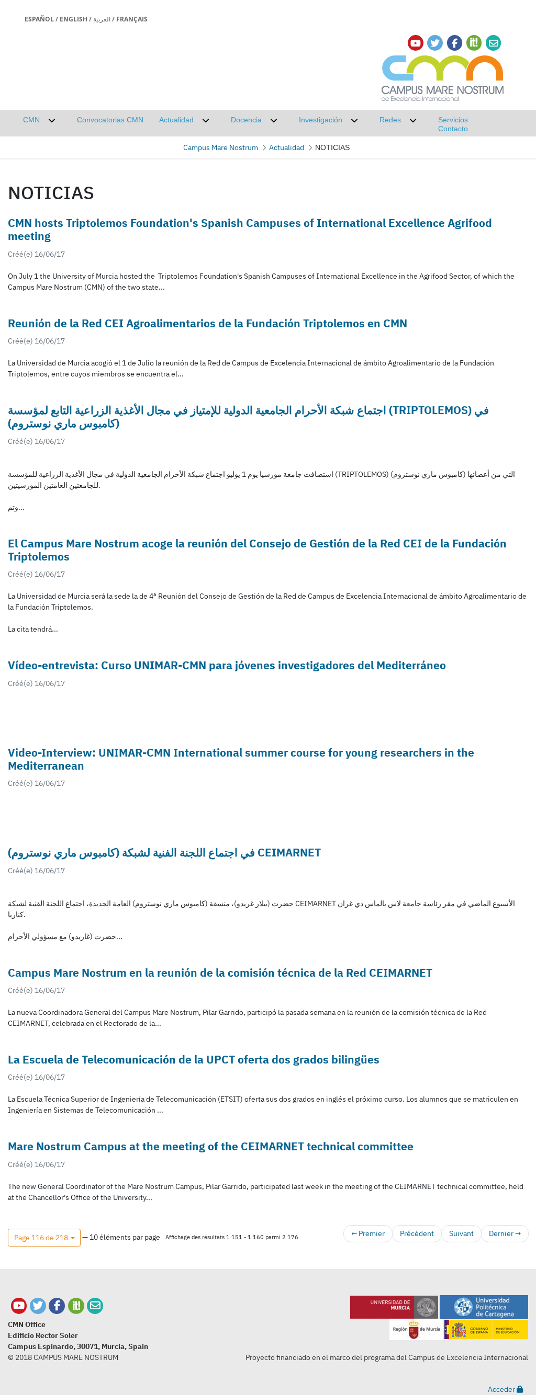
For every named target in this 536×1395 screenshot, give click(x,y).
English (73, 19)
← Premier (368, 1233)
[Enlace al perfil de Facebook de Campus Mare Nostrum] (454, 43)
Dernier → (505, 1233)
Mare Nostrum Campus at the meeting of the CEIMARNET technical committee (211, 1146)
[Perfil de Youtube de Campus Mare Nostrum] (19, 1306)
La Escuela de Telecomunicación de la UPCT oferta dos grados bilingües (193, 1059)
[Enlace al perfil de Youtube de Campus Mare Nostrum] (415, 43)
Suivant (461, 1233)
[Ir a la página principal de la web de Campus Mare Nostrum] (442, 76)
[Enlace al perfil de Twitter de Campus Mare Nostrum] (435, 43)
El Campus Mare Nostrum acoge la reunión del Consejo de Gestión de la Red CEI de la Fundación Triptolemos (257, 550)
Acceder (502, 1389)
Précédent (417, 1233)
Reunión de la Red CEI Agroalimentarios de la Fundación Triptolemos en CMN (207, 323)
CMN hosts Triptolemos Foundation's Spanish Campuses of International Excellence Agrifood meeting (250, 229)
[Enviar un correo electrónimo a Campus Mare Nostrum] (493, 43)
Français (132, 19)
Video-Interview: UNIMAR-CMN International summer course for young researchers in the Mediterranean (241, 759)
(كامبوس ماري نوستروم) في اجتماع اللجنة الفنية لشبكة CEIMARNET (164, 852)
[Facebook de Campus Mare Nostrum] (57, 1306)
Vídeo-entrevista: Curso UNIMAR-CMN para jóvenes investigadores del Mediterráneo (227, 665)
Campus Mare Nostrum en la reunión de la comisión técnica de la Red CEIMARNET (220, 972)
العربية (101, 19)
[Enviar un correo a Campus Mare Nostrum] (95, 1306)
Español (39, 19)
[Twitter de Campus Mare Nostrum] (38, 1306)
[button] (44, 1238)
